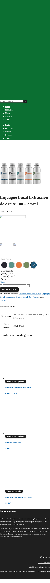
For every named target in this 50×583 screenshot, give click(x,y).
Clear (2, 282)
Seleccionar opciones (15, 381)
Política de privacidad (17, 571)
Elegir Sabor (6, 259)
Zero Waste (33, 297)
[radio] (4, 265)
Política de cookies (43, 571)
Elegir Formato (7, 271)
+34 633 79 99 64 (44, 563)
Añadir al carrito (9, 289)
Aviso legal (4, 571)
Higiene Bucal (22, 297)
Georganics (10, 297)
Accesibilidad (30, 571)
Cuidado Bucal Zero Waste (30, 294)
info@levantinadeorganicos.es (39, 567)
